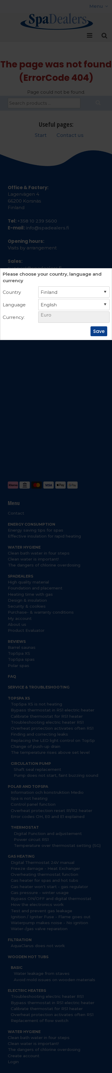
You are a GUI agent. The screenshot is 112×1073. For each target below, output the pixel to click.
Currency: (13, 317)
